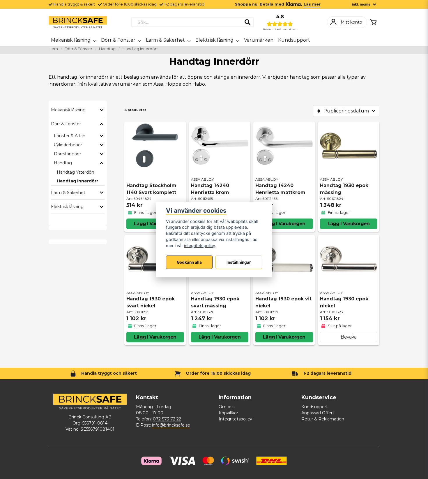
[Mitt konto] (347, 22)
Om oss (226, 406)
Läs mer (312, 4)
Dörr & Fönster (118, 40)
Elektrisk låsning (214, 40)
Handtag (107, 49)
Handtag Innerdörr (77, 181)
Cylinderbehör (68, 144)
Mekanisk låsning (71, 40)
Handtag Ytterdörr (75, 172)
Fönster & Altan (69, 135)
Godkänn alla (189, 262)
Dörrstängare (67, 153)
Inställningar (239, 262)
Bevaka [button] (348, 337)
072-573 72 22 (167, 419)
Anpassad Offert (317, 412)
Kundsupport (294, 40)
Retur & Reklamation (322, 419)
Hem (53, 49)
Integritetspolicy (235, 419)
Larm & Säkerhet (165, 40)
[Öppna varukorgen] (373, 22)
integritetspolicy (199, 245)
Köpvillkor (228, 412)
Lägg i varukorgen (155, 223)
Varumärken (258, 40)
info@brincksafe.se (171, 425)
